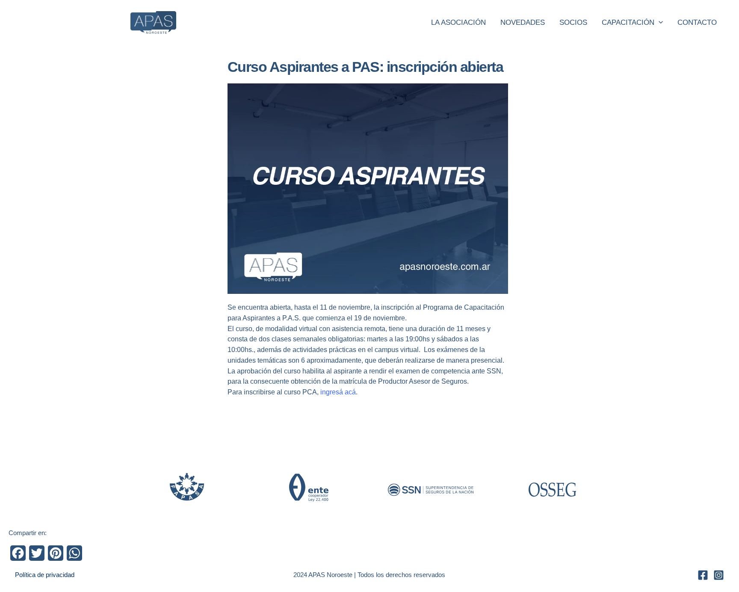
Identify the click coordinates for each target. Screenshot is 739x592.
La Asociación (458, 22)
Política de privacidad (44, 574)
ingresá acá (338, 392)
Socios (573, 22)
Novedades (522, 22)
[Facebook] (703, 575)
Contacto (697, 22)
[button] (658, 22)
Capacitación (628, 22)
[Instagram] (718, 575)
